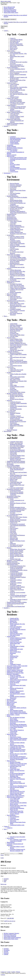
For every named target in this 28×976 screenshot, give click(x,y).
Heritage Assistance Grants (16, 554)
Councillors (13, 60)
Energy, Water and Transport (17, 286)
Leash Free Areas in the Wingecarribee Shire (16, 642)
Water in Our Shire (11, 295)
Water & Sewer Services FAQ (17, 791)
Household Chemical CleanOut (17, 749)
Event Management (15, 167)
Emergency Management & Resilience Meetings (16, 691)
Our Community (11, 411)
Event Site (12, 160)
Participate (9, 400)
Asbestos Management (15, 270)
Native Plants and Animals (13, 254)
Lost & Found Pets (14, 640)
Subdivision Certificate (15, 588)
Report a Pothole (14, 720)
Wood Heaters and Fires (16, 546)
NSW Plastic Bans (14, 801)
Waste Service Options (15, 737)
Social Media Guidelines (16, 101)
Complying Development (16, 573)
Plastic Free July (14, 809)
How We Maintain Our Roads (17, 717)
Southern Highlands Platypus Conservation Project (17, 227)
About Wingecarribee (15, 52)
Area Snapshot (13, 150)
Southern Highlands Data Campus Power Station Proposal (18, 476)
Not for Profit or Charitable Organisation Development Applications (16, 493)
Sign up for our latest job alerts (17, 90)
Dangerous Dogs (14, 656)
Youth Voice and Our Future (17, 285)
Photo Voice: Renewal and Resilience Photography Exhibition (18, 360)
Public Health (10, 705)
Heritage (9, 547)
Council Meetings (11, 105)
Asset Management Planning (14, 667)
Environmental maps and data (17, 267)
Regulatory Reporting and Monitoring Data (16, 775)
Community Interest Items (13, 466)
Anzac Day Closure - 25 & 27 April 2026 (17, 665)
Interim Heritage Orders (16, 553)
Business (6, 126)
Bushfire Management (12, 196)
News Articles (10, 838)
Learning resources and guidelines (18, 802)
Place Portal (13, 410)
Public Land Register (12, 124)
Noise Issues (13, 820)
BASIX (12, 506)
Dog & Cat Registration (16, 639)
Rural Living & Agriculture (13, 281)
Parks (11, 383)
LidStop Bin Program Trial (16, 811)
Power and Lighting (15, 164)
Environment (7, 173)
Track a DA (10, 605)
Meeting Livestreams (15, 110)
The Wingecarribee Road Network (18, 725)
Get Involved (10, 235)
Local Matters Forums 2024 (17, 104)
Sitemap (18, 972)
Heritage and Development (16, 550)
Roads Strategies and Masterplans (18, 724)
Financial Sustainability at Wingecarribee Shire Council (17, 65)
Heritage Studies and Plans (16, 552)
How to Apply (13, 85)
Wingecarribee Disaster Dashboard (18, 679)
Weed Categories (14, 302)
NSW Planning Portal (12, 564)
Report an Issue (10, 703)
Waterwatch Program (15, 296)
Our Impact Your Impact (16, 284)
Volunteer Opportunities (16, 409)
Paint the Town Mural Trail (16, 350)
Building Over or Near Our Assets (18, 763)
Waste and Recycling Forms (17, 745)
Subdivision (13, 543)
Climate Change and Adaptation (18, 288)
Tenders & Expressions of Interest (15, 123)
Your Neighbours (11, 815)
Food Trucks (13, 532)
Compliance (13, 818)
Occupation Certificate (15, 585)
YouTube (6, 951)
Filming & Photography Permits (14, 671)
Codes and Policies (14, 113)
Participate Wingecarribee (10, 934)
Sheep (11, 663)
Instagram (6, 953)
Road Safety (13, 723)
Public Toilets (13, 385)
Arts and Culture (11, 337)
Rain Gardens (13, 536)
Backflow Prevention (15, 762)
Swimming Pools (14, 390)
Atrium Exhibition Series (16, 339)
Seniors (12, 427)
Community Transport (15, 416)
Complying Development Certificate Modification (16, 575)
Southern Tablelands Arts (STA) (18, 343)
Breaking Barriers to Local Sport (18, 421)
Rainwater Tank (14, 538)
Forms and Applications (16, 99)
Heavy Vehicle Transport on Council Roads (17, 730)
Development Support (12, 497)
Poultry (12, 661)
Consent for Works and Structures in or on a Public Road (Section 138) (18, 597)
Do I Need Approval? (12, 515)
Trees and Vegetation (12, 293)
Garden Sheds (13, 533)
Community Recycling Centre (17, 746)
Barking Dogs (13, 650)
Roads (8, 716)
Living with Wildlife (15, 256)
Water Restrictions (14, 790)
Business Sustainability (15, 292)
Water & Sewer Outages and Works (15, 795)
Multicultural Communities (16, 425)
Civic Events (10, 367)
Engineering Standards (15, 511)
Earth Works (13, 529)
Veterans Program (14, 97)
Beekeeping (13, 653)
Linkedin (6, 954)
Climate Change (11, 215)
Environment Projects (12, 219)
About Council (10, 50)
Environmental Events (15, 242)
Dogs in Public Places (15, 651)
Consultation (13, 404)
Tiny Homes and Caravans (16, 545)
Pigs (11, 660)
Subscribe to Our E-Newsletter (17, 102)
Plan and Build (7, 431)
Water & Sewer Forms (15, 781)
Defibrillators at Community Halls (18, 381)
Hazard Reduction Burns (16, 200)
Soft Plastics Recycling (15, 748)
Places (5, 316)
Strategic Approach (11, 154)
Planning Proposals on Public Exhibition (17, 602)
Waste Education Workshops (17, 808)
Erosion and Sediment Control (17, 278)
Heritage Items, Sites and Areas (17, 549)
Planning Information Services (17, 507)
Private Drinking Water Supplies (18, 712)
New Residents (10, 700)
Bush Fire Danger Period (16, 201)
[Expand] (16, 83)
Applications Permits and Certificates (16, 461)
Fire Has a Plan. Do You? (16, 208)
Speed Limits (13, 732)
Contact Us (9, 827)
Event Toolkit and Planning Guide (18, 157)
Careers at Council (11, 83)
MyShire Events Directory (16, 395)
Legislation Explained (15, 309)
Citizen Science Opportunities (17, 243)
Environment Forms (12, 218)
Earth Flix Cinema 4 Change (17, 236)
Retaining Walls (14, 539)
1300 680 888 (10, 918)
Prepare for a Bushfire (15, 675)
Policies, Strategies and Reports (14, 112)
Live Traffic (13, 728)
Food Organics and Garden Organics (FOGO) (16, 813)
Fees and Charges (11, 699)
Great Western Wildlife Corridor (18, 257)
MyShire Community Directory (14, 393)
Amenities (12, 166)
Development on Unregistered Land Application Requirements (18, 524)
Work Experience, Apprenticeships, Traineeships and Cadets (18, 87)
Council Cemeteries (15, 378)
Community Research (15, 402)
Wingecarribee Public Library (11, 939)
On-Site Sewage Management (17, 773)
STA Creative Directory (16, 346)
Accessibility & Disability (16, 420)
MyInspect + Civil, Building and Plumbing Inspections (15, 561)
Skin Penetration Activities (16, 710)
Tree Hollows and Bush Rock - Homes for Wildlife (17, 261)
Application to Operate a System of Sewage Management (18, 600)
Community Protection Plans (17, 207)
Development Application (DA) (18, 566)
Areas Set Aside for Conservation (18, 259)
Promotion (12, 170)
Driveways (12, 526)
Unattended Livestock (15, 664)
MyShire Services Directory (17, 399)
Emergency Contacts (15, 681)
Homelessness (13, 423)
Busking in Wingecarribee (16, 340)
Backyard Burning (14, 816)
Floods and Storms (14, 682)
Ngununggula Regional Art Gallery (18, 344)
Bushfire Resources (15, 210)
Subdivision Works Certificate (17, 587)
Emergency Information (13, 674)
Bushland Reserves (11, 214)
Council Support (14, 171)
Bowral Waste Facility (15, 483)
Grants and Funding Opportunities (18, 403)
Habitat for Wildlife (14, 245)
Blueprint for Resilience (16, 353)
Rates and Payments (12, 702)
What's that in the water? (16, 298)
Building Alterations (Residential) (18, 520)
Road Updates (13, 719)
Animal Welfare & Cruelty (16, 649)
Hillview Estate (14, 479)
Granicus (3, 974)
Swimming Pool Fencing (16, 514)
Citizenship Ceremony (15, 371)
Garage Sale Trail (14, 800)
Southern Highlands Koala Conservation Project (16, 230)
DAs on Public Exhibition (13, 465)
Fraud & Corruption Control (17, 116)
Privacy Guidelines (14, 73)
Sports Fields (13, 389)
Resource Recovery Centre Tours (18, 805)
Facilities (9, 372)
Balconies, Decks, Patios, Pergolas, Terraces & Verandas (18, 517)
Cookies (13, 972)
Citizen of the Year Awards (16, 369)
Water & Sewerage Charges (17, 793)
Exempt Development (15, 490)
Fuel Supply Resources (15, 478)
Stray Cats (12, 644)
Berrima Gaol (13, 480)
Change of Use (13, 522)
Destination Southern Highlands (15, 147)
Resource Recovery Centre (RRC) (18, 753)
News (5, 829)
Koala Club (13, 250)
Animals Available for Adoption (18, 638)
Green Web (13, 224)
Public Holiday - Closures (13, 714)
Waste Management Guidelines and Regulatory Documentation (18, 758)
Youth (11, 428)
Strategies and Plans (15, 117)
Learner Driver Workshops (16, 727)
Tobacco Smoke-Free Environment (18, 713)
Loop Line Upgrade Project (16, 487)
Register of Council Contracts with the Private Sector (18, 78)
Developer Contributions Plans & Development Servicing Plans (18, 509)
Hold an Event (10, 156)
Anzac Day (13, 368)
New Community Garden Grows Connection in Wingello (18, 840)
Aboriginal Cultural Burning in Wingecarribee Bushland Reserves (18, 212)
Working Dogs (13, 657)
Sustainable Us (10, 282)
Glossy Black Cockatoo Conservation (16, 221)
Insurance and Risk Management (18, 168)
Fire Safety (12, 513)
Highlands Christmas (15, 413)
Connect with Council (12, 98)
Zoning (12, 499)
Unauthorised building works (17, 825)
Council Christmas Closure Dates (15, 670)
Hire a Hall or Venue (15, 379)
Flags (11, 59)
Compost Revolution (15, 806)
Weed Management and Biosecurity (15, 300)
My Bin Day (13, 735)
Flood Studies (13, 299)
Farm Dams (13, 531)
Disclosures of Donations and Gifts (18, 71)
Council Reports (14, 115)
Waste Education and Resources (18, 756)
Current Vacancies (14, 84)
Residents (6, 607)
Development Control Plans (13, 496)
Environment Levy (11, 217)
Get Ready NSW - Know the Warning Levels (17, 677)
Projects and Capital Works (13, 119)
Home (2, 855)
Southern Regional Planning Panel (15, 603)
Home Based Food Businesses (17, 535)
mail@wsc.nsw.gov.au (9, 921)
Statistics (12, 414)
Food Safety (13, 706)
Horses (11, 658)
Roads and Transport (12, 430)
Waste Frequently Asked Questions (18, 738)
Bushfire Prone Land (15, 521)
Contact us (6, 826)
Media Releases (11, 842)
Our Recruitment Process (16, 92)
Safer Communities (14, 424)
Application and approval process (18, 159)
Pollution (9, 268)
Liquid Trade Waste (15, 769)
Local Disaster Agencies (16, 365)
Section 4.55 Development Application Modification (16, 568)
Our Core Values (14, 91)
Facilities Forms (14, 382)
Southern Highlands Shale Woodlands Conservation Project (18, 233)
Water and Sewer (11, 760)
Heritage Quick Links (15, 559)
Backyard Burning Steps (16, 272)
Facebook (6, 948)
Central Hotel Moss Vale (16, 482)
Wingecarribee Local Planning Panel (16, 606)
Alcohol (12, 163)
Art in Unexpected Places (16, 342)
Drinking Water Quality (16, 794)
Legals (8, 972)
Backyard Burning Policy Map (17, 271)
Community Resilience (12, 351)
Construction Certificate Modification (16, 583)
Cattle (11, 654)
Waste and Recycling (12, 734)
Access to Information (12, 67)
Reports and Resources (15, 225)
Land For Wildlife (14, 249)
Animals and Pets (11, 636)
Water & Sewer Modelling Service (18, 786)
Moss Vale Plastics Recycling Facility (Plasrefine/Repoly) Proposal (17, 470)
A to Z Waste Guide (15, 798)
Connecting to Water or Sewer (17, 765)
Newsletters (6, 950)
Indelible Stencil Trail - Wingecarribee (15, 348)
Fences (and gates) (14, 819)
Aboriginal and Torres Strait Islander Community (17, 418)
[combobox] (8, 19)
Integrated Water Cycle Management (15, 767)
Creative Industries (11, 146)
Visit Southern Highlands (10, 936)
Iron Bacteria (13, 279)
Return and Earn (14, 804)
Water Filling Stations (15, 777)
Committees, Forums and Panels (18, 106)
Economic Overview (12, 149)
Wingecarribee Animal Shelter (17, 376)
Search (2, 853)
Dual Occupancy (14, 528)
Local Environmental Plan (13, 563)
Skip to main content (6, 1)
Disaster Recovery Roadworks (17, 721)
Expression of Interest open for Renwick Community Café (17, 850)
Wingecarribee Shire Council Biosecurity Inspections (17, 304)
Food (11, 161)
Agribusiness (10, 145)
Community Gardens (15, 240)
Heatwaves (12, 684)
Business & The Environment (17, 274)
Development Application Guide (15, 489)
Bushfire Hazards (14, 205)
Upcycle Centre (14, 755)
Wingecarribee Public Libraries (17, 392)
